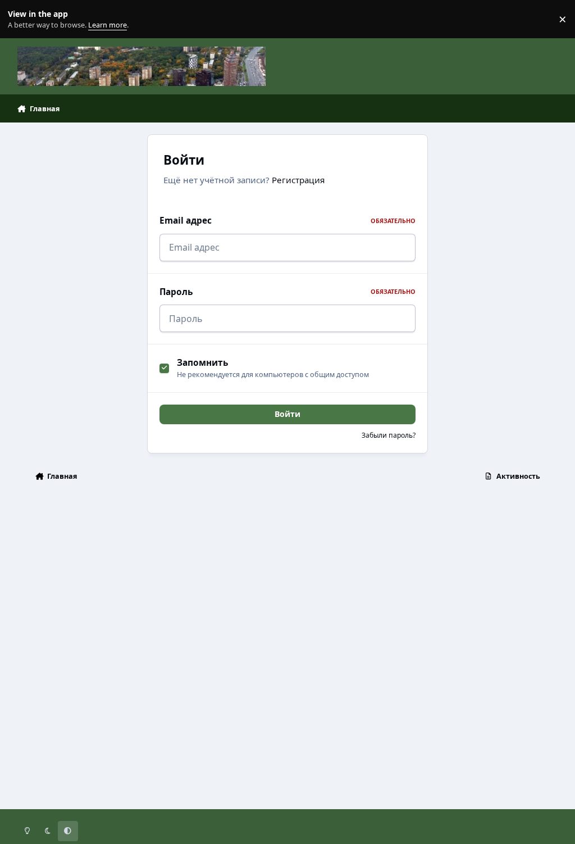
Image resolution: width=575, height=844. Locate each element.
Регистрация (298, 179)
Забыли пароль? (389, 435)
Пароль (287, 292)
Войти (287, 414)
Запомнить (202, 363)
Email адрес (287, 220)
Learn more (21, 19)
